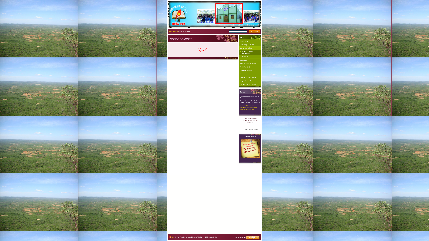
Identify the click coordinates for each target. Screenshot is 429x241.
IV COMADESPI (245, 67)
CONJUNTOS (244, 56)
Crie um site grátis (240, 237)
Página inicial (173, 31)
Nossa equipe (244, 74)
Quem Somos (244, 41)
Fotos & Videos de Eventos (248, 63)
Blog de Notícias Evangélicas (249, 81)
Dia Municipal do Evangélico (249, 84)
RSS (173, 237)
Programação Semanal (247, 45)
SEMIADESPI (244, 60)
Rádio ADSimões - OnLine (248, 77)
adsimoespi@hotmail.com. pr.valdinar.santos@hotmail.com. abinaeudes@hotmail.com (249, 107)
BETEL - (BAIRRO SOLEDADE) (247, 52)
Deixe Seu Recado (246, 70)
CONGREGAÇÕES (246, 48)
